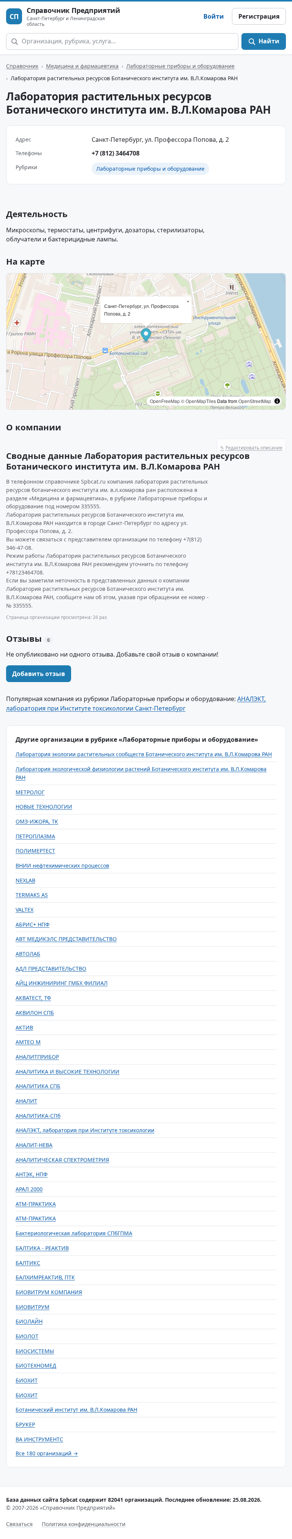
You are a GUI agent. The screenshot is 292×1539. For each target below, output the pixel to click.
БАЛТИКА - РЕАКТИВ (42, 1248)
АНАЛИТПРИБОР (37, 1056)
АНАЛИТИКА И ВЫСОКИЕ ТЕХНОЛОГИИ (67, 1071)
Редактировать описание (251, 447)
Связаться (19, 1524)
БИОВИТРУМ (32, 1307)
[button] (146, 336)
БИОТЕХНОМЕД (36, 1365)
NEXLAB (25, 880)
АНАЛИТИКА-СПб (38, 1115)
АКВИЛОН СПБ (35, 1012)
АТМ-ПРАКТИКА (36, 1203)
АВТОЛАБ (28, 953)
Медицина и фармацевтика (82, 66)
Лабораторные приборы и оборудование (180, 66)
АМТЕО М (28, 1042)
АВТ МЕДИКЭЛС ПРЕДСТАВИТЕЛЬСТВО (66, 938)
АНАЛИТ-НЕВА (34, 1145)
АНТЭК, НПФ (32, 1174)
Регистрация (258, 16)
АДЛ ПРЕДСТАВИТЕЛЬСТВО (51, 968)
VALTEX (24, 909)
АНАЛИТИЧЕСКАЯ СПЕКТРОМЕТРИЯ (62, 1159)
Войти (213, 16)
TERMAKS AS (32, 894)
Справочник (22, 66)
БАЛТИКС (28, 1262)
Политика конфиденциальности (83, 1524)
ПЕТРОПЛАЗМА (35, 836)
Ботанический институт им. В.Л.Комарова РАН (76, 1409)
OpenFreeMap (165, 401)
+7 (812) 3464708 (116, 153)
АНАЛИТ (26, 1100)
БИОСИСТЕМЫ (35, 1351)
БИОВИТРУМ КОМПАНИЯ (49, 1292)
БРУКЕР (25, 1424)
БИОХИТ (27, 1380)
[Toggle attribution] (277, 401)
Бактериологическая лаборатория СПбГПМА (74, 1233)
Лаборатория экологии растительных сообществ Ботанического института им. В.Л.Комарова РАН (144, 754)
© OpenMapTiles (198, 401)
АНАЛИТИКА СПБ (38, 1086)
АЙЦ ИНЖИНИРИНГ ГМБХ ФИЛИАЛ (62, 983)
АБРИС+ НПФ (32, 924)
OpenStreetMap (254, 401)
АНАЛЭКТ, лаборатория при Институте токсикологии (85, 1130)
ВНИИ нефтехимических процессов (62, 865)
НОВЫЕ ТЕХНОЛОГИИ (44, 806)
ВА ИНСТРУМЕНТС (39, 1439)
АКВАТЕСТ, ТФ (33, 997)
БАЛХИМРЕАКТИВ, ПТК (45, 1277)
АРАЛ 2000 (29, 1189)
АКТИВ (24, 1027)
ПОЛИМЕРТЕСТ (35, 850)
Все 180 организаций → (47, 1453)
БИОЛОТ (27, 1336)
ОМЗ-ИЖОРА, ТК (37, 821)
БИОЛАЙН (29, 1321)
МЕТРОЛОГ (30, 792)
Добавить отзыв (38, 674)
